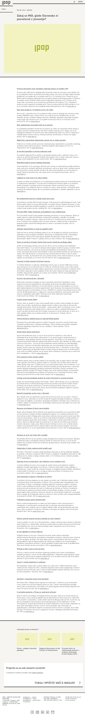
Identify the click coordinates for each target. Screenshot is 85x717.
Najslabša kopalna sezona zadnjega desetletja (33, 163)
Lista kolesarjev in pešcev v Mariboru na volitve (34, 477)
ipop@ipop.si (27, 697)
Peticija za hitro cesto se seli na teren (30, 549)
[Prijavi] (80, 683)
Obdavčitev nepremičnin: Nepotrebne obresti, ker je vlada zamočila (41, 140)
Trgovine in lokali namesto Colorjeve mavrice (33, 261)
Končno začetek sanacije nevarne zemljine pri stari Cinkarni (38, 518)
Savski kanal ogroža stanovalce (28, 332)
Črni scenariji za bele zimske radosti (30, 357)
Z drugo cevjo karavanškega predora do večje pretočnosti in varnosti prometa (45, 378)
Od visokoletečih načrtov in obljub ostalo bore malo (35, 199)
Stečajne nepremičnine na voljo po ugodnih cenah (35, 229)
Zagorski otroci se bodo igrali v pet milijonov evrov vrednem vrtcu (41, 461)
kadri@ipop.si (27, 700)
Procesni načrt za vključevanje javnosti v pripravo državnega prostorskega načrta (70, 651)
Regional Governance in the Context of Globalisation (49, 649)
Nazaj (4, 9)
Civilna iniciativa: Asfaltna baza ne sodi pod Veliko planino (38, 319)
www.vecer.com (44, 496)
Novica (29, 10)
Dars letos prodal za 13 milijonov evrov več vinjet (35, 110)
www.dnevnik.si (37, 148)
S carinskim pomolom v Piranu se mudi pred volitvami (36, 592)
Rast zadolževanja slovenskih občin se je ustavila (35, 125)
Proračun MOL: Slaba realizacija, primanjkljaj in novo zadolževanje (41, 212)
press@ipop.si (27, 698)
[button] (74, 2)
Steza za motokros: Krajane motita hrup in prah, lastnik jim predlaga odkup (44, 242)
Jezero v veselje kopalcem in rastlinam (31, 562)
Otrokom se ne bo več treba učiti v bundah (32, 435)
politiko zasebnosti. (37, 673)
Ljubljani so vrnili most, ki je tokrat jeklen (32, 178)
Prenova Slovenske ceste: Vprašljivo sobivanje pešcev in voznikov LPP (42, 89)
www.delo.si (71, 106)
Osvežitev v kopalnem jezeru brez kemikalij (33, 579)
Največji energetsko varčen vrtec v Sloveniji (33, 393)
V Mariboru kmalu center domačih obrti (31, 500)
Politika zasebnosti (71, 698)
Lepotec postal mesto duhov (27, 299)
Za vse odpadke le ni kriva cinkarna (30, 532)
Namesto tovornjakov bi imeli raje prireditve (33, 408)
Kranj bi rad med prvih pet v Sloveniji (30, 278)
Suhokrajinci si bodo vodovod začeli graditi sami (34, 448)
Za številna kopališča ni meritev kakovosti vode (34, 151)
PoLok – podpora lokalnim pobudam (27, 649)
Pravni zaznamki (70, 700)
